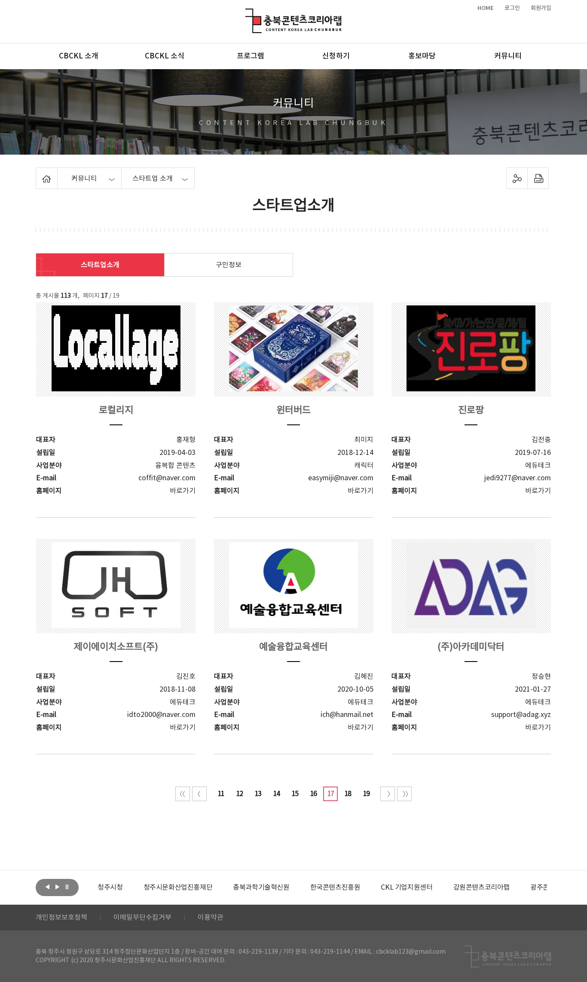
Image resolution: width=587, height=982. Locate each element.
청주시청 (110, 887)
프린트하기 (538, 178)
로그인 (512, 8)
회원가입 (541, 8)
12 (239, 794)
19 (366, 794)
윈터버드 (293, 410)
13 (258, 794)
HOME (485, 8)
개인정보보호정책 (61, 917)
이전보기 (47, 886)
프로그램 (250, 56)
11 (221, 794)
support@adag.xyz (521, 715)
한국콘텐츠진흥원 (335, 887)
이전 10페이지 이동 (199, 794)
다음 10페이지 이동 (387, 794)
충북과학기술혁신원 (261, 887)
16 (313, 794)
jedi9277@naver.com (517, 478)
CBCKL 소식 (164, 56)
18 (348, 794)
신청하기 (336, 56)
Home (38, 173)
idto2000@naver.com (161, 715)
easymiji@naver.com (340, 478)
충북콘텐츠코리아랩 (247, 13)
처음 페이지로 (182, 794)
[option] (110, 887)
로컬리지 (116, 410)
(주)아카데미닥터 (470, 647)
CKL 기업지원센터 (406, 887)
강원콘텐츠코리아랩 (481, 887)
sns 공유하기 (517, 178)
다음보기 (57, 886)
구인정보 (229, 265)
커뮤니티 (508, 56)
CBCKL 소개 (78, 56)
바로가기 (183, 491)
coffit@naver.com (167, 478)
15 (295, 794)
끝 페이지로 (404, 794)
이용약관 (210, 917)
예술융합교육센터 (293, 647)
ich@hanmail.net (347, 715)
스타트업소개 (100, 265)
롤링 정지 (67, 886)
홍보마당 (422, 56)
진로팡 (471, 410)
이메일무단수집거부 (142, 917)
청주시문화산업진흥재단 (178, 887)
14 (276, 794)
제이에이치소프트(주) (116, 647)
